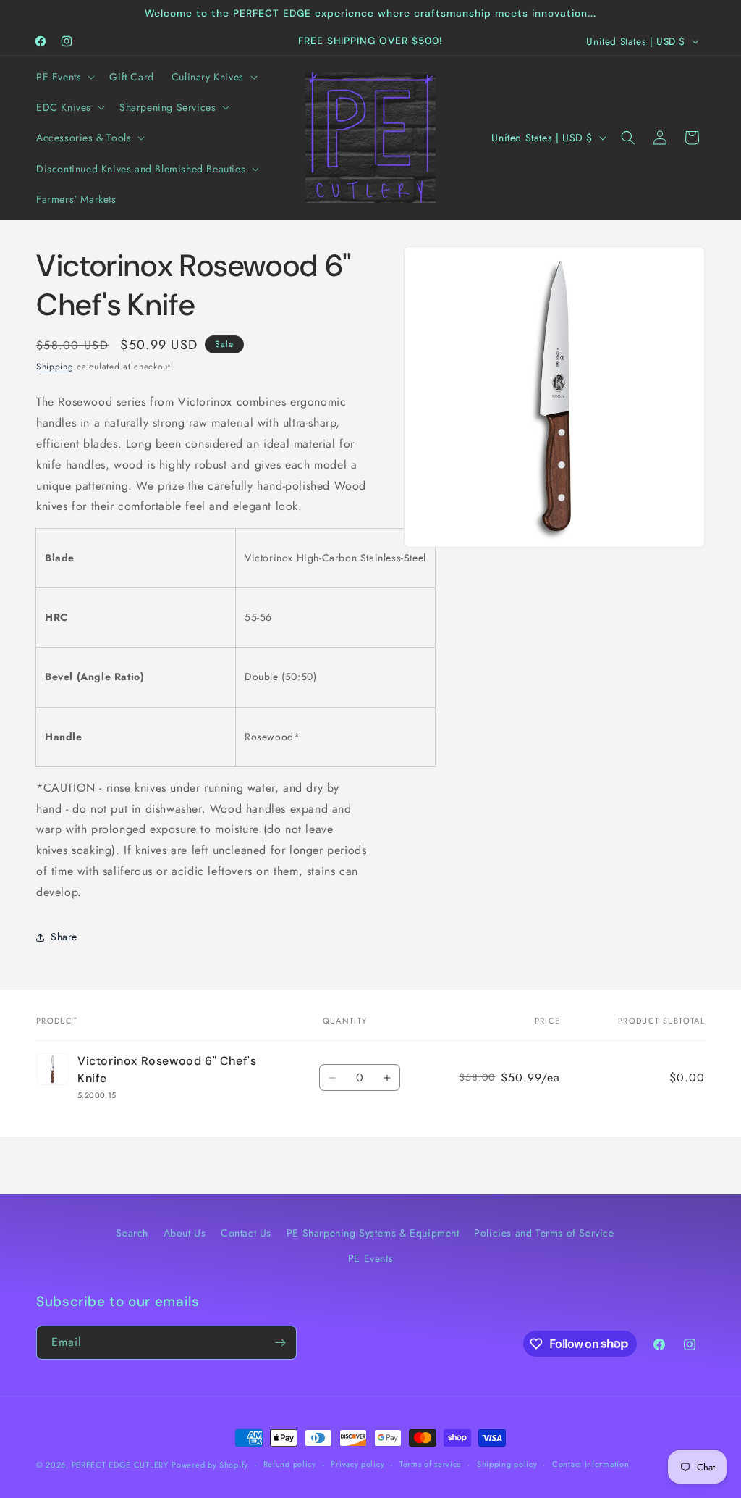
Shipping (55, 366)
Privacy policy (357, 1464)
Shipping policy (507, 1464)
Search (132, 1233)
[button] (64, 77)
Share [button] (64, 936)
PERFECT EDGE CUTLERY (120, 1464)
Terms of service (430, 1464)
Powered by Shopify (210, 1464)
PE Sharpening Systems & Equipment (373, 1233)
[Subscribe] (280, 1343)
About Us (185, 1233)
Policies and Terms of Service (544, 1233)
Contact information (590, 1464)
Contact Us (246, 1233)
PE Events (370, 1258)
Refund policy (289, 1464)
